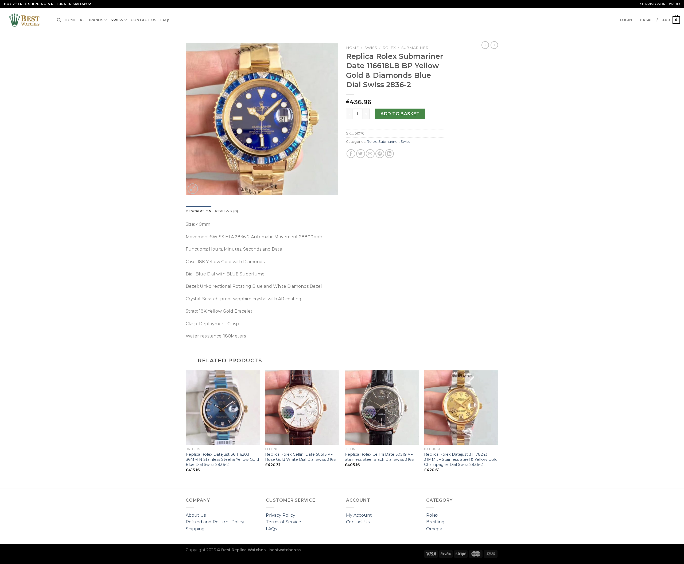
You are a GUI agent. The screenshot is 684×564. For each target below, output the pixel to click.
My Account (359, 515)
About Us (196, 515)
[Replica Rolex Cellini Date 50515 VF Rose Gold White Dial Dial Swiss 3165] (302, 407)
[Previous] (186, 429)
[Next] (498, 429)
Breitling (435, 521)
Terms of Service (283, 521)
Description (198, 211)
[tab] (198, 211)
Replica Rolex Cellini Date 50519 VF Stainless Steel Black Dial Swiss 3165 (379, 457)
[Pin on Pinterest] (379, 153)
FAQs (165, 20)
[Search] (59, 20)
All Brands (91, 20)
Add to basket (399, 113)
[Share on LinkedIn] (389, 153)
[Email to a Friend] (370, 153)
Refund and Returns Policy (215, 521)
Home (70, 20)
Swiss (117, 20)
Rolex (389, 47)
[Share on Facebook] (351, 153)
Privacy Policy (280, 515)
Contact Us (144, 20)
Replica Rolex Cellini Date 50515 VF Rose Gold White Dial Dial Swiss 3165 (300, 457)
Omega (434, 528)
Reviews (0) (226, 211)
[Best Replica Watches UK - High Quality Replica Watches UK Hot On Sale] (26, 20)
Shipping (195, 528)
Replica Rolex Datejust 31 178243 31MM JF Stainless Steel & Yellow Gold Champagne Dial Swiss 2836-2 (461, 459)
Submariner (414, 47)
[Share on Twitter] (360, 153)
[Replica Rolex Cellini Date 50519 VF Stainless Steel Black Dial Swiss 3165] (382, 407)
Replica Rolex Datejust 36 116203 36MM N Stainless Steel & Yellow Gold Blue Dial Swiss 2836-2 (222, 459)
